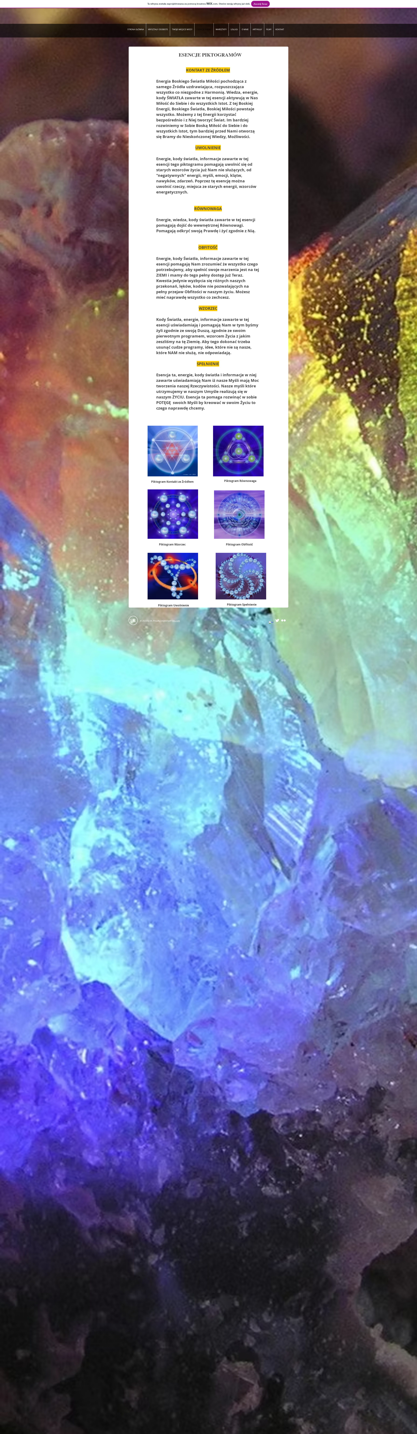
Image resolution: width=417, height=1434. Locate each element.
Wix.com (176, 620)
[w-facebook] (271, 623)
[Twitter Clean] (277, 620)
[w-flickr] (283, 620)
